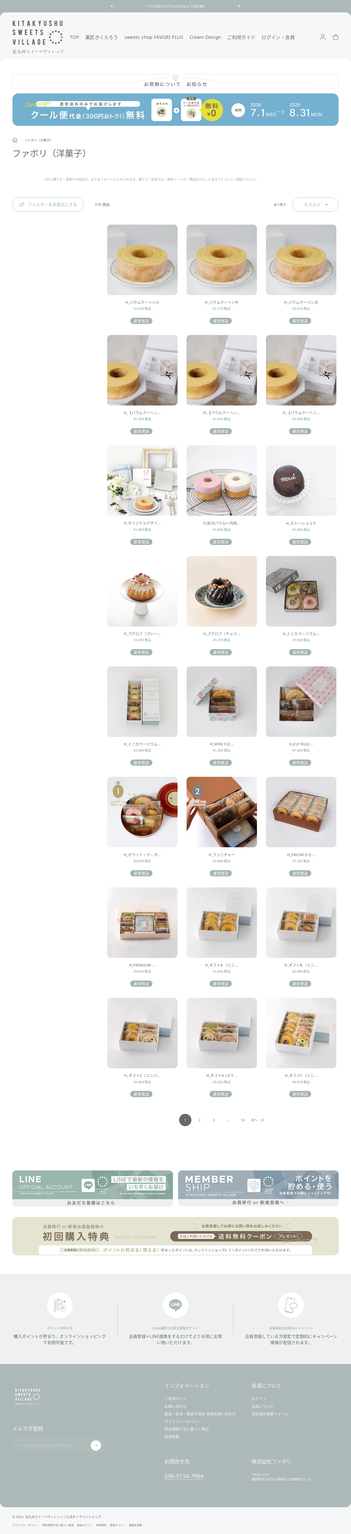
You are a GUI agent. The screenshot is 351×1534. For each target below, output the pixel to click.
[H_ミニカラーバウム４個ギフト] (301, 591)
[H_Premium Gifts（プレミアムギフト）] (142, 922)
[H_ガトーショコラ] (301, 480)
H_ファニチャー (222, 854)
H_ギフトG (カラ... (221, 1075)
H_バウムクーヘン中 (222, 302)
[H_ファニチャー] (222, 812)
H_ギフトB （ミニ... (301, 965)
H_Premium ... (142, 965)
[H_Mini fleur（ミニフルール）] (222, 701)
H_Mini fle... (222, 744)
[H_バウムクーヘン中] (222, 260)
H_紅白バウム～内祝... (222, 523)
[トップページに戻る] (14, 140)
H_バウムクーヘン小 (142, 302)
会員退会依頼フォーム (270, 1414)
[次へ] (238, 6)
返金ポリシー (85, 1525)
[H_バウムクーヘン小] (142, 260)
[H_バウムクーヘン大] (301, 260)
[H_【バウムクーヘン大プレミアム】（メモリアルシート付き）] (301, 370)
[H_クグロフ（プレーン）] (142, 591)
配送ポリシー (118, 1525)
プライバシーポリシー (182, 1421)
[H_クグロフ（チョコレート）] (222, 591)
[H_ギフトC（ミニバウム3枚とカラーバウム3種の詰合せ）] (142, 1033)
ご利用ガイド (175, 1398)
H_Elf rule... (301, 744)
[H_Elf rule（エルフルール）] (301, 701)
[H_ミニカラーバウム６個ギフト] (142, 701)
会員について (263, 1406)
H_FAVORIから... (301, 854)
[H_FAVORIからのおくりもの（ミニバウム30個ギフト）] (301, 812)
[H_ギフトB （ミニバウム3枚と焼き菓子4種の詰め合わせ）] (301, 922)
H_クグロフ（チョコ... (221, 633)
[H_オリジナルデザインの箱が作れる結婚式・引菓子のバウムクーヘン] (142, 480)
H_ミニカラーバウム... (301, 633)
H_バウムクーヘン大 (301, 302)
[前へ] (112, 6)
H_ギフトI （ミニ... (301, 1075)
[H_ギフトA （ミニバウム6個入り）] (222, 922)
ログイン (259, 1398)
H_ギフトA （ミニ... (221, 965)
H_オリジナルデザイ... (142, 523)
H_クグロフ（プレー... (142, 633)
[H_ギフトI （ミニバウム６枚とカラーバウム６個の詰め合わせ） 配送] (301, 1033)
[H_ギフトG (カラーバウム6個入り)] (222, 1033)
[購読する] (96, 1445)
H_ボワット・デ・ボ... (142, 854)
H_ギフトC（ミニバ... (142, 1075)
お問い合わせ (175, 1406)
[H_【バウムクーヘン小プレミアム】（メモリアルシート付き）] (142, 370)
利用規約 (101, 1525)
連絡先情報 (135, 1525)
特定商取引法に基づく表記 (186, 1429)
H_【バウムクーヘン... (142, 412)
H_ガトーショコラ (301, 523)
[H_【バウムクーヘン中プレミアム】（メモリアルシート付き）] (222, 370)
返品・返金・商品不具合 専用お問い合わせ (200, 1414)
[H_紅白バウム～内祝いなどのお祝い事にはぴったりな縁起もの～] (222, 480)
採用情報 (171, 1436)
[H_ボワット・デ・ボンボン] (142, 812)
